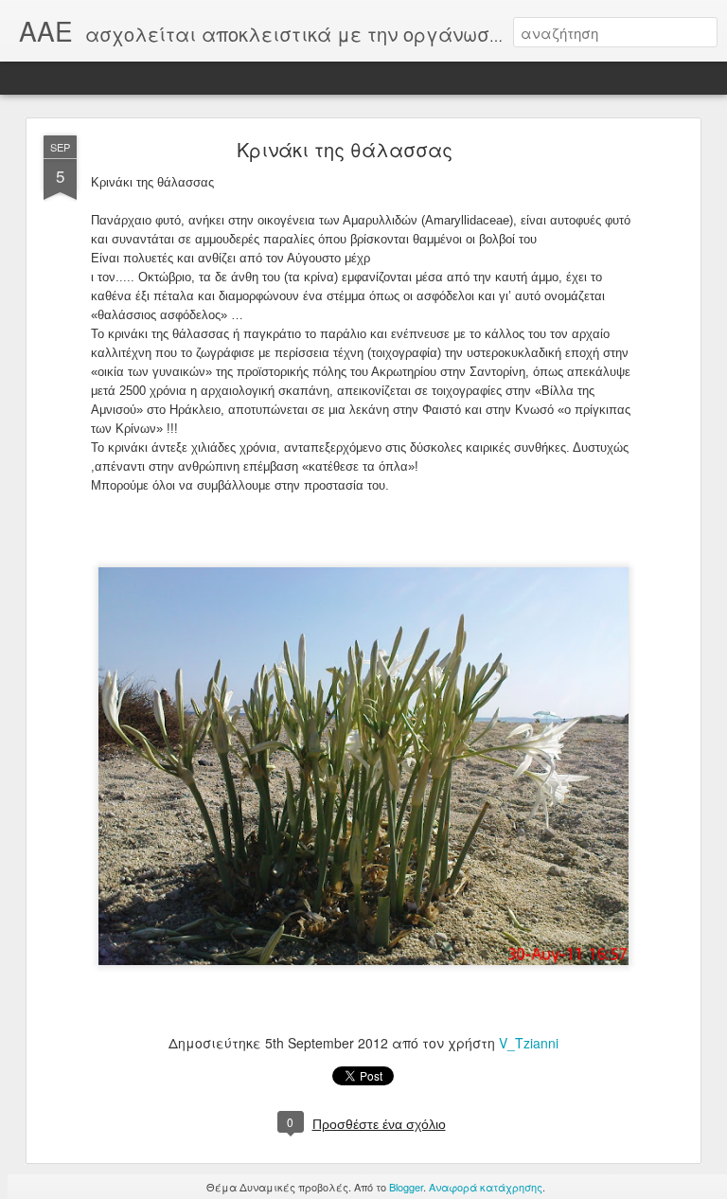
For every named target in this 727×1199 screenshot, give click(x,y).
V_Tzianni (529, 1042)
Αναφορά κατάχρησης (485, 1186)
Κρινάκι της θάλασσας (344, 149)
